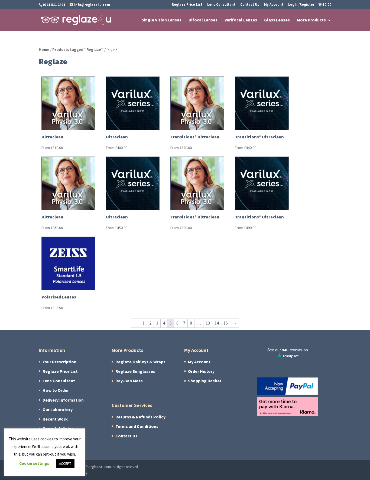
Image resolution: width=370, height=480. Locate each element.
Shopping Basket (205, 381)
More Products (311, 20)
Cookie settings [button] (34, 463)
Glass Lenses (277, 20)
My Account (273, 5)
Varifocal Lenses (241, 20)
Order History (201, 371)
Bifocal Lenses (203, 20)
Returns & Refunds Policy (140, 417)
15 (225, 323)
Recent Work (55, 419)
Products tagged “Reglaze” (77, 49)
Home (44, 49)
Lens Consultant (221, 5)
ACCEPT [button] (65, 463)
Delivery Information (63, 400)
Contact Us (249, 5)
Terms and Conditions (136, 426)
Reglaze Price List (187, 5)
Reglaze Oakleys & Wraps (140, 362)
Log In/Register (301, 5)
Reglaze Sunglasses (135, 371)
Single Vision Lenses (161, 20)
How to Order (56, 390)
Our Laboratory (58, 409)
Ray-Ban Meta (129, 381)
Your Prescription (59, 362)
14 (217, 323)
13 (208, 323)
